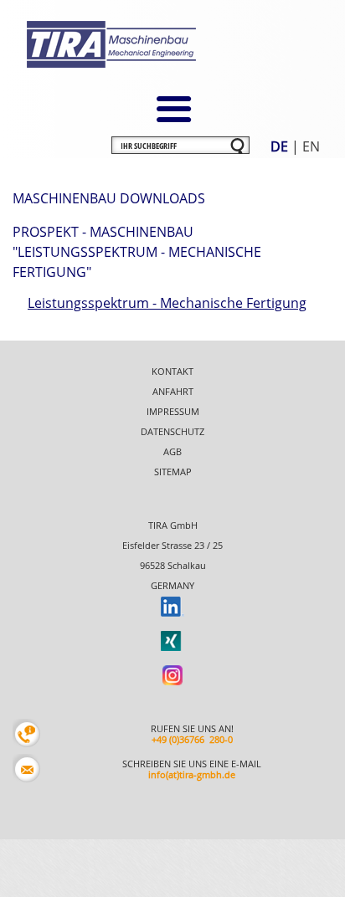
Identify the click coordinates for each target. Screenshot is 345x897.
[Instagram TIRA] (172, 674)
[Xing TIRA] (172, 639)
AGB (172, 451)
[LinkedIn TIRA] (172, 605)
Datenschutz (172, 431)
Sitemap (173, 471)
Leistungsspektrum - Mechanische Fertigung (167, 303)
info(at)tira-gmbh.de (191, 774)
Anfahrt (172, 391)
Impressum (173, 411)
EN (311, 146)
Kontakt (172, 371)
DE (279, 146)
